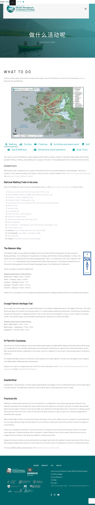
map (81, 78)
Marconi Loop (13, 205)
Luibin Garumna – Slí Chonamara (19, 214)
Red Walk (37, 239)
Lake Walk (22, 233)
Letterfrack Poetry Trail (16, 203)
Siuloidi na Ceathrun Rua (17, 217)
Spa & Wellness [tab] (19, 149)
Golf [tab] (88, 144)
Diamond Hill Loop (32, 203)
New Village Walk (14, 222)
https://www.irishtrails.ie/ (61, 187)
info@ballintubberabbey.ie (27, 369)
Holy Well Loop (19, 239)
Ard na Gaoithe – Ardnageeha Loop (20, 225)
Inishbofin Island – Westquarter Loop (21, 200)
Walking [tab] (13, 144)
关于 (52, 465)
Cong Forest (38, 225)
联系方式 (58, 465)
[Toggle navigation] (66, 9)
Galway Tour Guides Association (77, 173)
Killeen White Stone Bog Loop (42, 195)
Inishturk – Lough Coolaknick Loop (20, 197)
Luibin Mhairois (13, 211)
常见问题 (36, 465)
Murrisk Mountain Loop (26, 192)
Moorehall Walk (13, 236)
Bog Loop (29, 239)
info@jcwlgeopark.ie (79, 486)
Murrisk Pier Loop (42, 192)
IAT (50, 259)
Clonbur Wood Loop (15, 228)
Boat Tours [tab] (82, 149)
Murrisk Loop (12, 192)
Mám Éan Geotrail (10, 261)
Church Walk (19, 230)
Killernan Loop (30, 230)
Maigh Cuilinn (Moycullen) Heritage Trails (22, 219)
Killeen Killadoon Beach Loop (18, 195)
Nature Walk (40, 230)
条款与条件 (45, 465)
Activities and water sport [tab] (66, 144)
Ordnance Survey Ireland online (47, 448)
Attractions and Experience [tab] (51, 149)
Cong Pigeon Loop (50, 225)
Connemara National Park (49, 203)
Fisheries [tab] (42, 144)
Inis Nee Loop (13, 208)
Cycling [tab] (27, 144)
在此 (67, 259)
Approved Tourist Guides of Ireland (19, 176)
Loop (28, 233)
